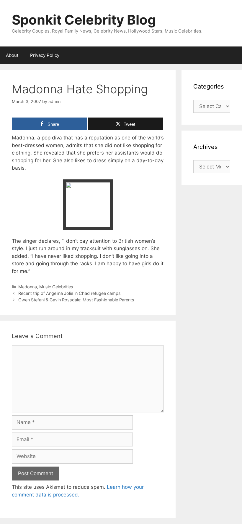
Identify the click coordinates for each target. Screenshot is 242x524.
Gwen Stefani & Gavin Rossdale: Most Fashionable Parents (76, 299)
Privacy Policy (44, 55)
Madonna (27, 286)
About (12, 55)
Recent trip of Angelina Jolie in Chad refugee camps (69, 293)
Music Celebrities (56, 286)
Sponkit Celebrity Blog (84, 20)
